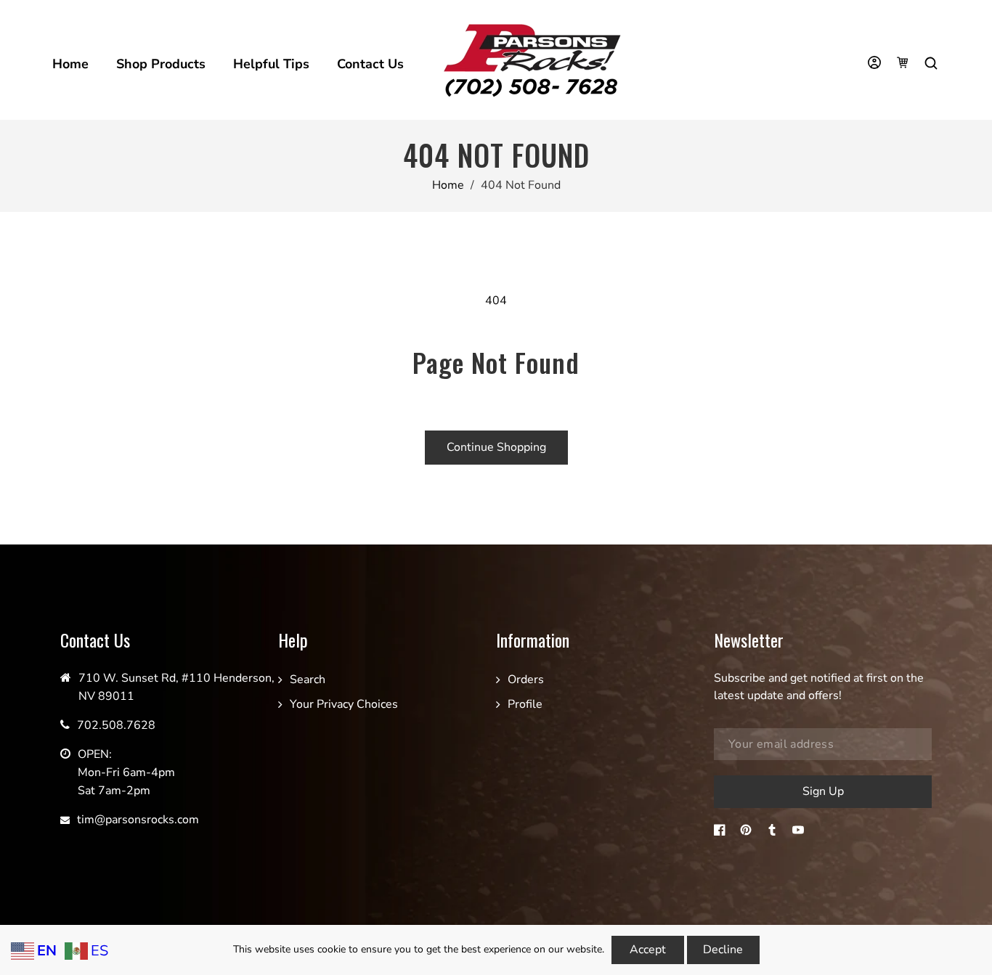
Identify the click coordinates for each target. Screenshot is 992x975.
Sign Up (823, 791)
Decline (723, 950)
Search (307, 680)
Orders (526, 680)
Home (448, 185)
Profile (525, 704)
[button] (932, 63)
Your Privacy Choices (344, 704)
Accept (648, 950)
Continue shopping (496, 447)
